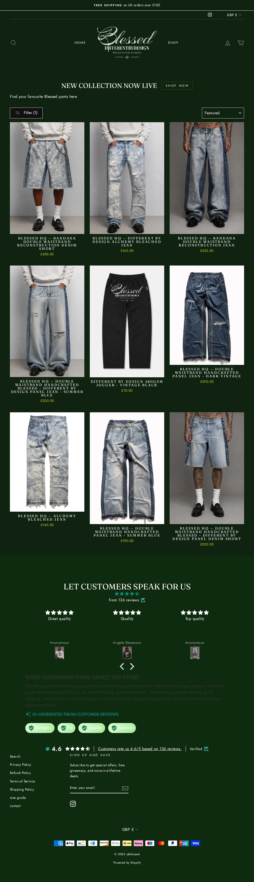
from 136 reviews (124, 600)
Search (15, 756)
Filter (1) (30, 112)
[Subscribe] (125, 788)
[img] (126, 594)
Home (80, 42)
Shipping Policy (22, 789)
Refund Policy (20, 772)
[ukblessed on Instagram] (73, 804)
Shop (173, 42)
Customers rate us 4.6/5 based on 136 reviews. (140, 749)
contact (15, 805)
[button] (123, 666)
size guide (18, 797)
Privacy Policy (20, 764)
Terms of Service (22, 781)
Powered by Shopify (127, 862)
